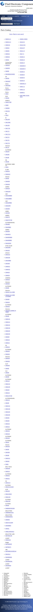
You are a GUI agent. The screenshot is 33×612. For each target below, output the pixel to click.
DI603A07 (7, 81)
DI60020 (7, 65)
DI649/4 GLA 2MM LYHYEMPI (10, 295)
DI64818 (7, 279)
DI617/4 (7, 137)
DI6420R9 (7, 247)
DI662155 (7, 501)
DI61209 (7, 119)
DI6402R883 (8, 202)
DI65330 (7, 446)
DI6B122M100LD (9, 531)
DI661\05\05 (8, 494)
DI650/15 (7, 325)
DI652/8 (7, 390)
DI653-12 (22, 86)
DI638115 (7, 174)
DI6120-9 (22, 42)
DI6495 (7, 316)
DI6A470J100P (9, 522)
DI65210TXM (8, 396)
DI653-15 (22, 89)
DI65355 (7, 452)
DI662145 (7, 497)
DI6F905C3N (8, 535)
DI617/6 (7, 140)
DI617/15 (7, 128)
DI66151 (7, 478)
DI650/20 (7, 331)
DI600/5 (7, 51)
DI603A (7, 78)
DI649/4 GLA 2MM (10, 292)
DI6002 (7, 60)
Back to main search (18, 34)
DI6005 (7, 71)
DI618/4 (7, 151)
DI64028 (7, 184)
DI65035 (7, 361)
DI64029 (7, 188)
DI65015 (7, 347)
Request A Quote (13, 16)
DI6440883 (8, 260)
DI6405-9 (22, 71)
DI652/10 (7, 384)
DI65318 (7, 434)
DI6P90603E (8, 544)
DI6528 (7, 403)
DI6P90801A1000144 (10, 551)
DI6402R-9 (22, 68)
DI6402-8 (22, 60)
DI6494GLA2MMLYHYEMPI (10, 311)
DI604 (6, 94)
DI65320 (7, 438)
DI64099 (7, 231)
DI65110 (7, 381)
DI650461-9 (23, 83)
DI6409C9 (7, 234)
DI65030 (7, 358)
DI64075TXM (8, 220)
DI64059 (7, 208)
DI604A (7, 98)
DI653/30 (7, 415)
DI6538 (7, 455)
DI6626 (7, 505)
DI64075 (7, 217)
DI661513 (7, 482)
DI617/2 (7, 131)
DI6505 (7, 368)
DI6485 (7, 288)
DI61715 (7, 143)
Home (3, 16)
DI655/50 (7, 468)
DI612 (6, 115)
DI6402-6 (22, 57)
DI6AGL (7, 528)
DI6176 (7, 147)
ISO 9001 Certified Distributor (12, 20)
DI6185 (7, 157)
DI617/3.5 (7, 134)
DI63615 (7, 171)
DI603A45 (7, 85)
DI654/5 (7, 461)
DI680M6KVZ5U (9, 512)
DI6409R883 (8, 240)
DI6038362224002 (10, 74)
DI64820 (7, 283)
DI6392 (7, 178)
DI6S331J (7, 554)
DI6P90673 (8, 547)
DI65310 (7, 423)
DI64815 (7, 275)
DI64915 (7, 306)
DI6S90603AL (8, 561)
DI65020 (7, 351)
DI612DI (7, 125)
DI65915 (7, 475)
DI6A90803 (8, 525)
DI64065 (7, 213)
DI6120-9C (22, 45)
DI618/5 (7, 154)
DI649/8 (7, 299)
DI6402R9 (7, 205)
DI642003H (8, 243)
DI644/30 (7, 257)
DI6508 (7, 377)
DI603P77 (7, 89)
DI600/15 (7, 45)
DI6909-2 (22, 92)
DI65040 (7, 365)
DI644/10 (7, 254)
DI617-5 (22, 54)
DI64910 (7, 302)
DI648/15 (7, 269)
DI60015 (7, 57)
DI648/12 (7, 266)
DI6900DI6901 (9, 516)
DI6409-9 (22, 77)
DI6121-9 (22, 51)
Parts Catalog (6, 18)
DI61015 (7, 111)
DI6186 (7, 161)
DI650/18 (7, 328)
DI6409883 (8, 227)
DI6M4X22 (8, 540)
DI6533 (7, 442)
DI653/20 (7, 412)
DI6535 (7, 449)
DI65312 (7, 426)
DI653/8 (7, 421)
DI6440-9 (22, 80)
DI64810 (7, 272)
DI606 (6, 105)
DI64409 (7, 263)
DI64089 (7, 224)
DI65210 (7, 393)
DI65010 (7, 340)
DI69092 (7, 519)
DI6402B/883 (8, 195)
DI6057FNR (8, 102)
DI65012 (7, 343)
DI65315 (7, 431)
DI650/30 (7, 334)
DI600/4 (7, 48)
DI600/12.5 (8, 42)
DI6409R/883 (8, 237)
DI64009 (7, 181)
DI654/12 (7, 458)
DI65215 (7, 400)
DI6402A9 (7, 191)
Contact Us (25, 16)
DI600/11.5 (8, 39)
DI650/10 (7, 319)
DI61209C (7, 122)
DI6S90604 (8, 565)
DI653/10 (7, 406)
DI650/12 (7, 322)
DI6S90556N (8, 557)
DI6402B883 (8, 198)
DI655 (6, 464)
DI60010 (7, 54)
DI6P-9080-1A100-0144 (24, 96)
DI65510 (7, 471)
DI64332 (7, 250)
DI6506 (7, 372)
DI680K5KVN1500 (10, 508)
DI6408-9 (22, 74)
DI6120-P (22, 48)
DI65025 (7, 354)
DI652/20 (7, 387)
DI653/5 (7, 418)
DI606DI (7, 108)
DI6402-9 (22, 63)
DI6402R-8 (22, 65)
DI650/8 (7, 337)
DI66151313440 (9, 487)
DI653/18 (7, 409)
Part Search (17, 23)
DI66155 (7, 491)
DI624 (6, 167)
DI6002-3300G (23, 39)
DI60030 (7, 68)
